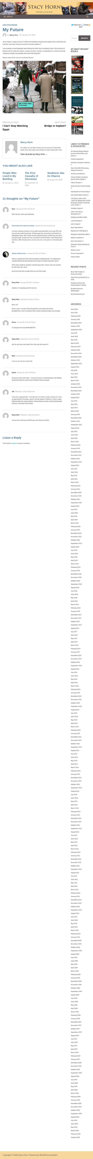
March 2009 (75, 971)
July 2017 (74, 632)
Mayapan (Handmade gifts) (80, 234)
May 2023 (74, 404)
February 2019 (76, 567)
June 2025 (74, 336)
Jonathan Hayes (76, 208)
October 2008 (75, 988)
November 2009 (76, 944)
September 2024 (76, 363)
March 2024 (75, 380)
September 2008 (76, 991)
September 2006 (76, 1073)
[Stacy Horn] (46, 8)
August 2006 (75, 1076)
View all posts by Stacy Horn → (33, 154)
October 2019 (75, 540)
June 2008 (74, 1002)
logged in (14, 443)
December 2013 (76, 778)
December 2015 (76, 696)
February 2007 (76, 1056)
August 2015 (75, 710)
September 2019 (76, 543)
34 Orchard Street (76, 151)
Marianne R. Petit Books (79, 231)
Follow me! (77, 25)
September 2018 (76, 584)
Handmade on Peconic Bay (80, 191)
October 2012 (75, 825)
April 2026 (74, 313)
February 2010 (76, 934)
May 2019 (74, 557)
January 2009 (75, 978)
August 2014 (75, 750)
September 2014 (76, 747)
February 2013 (76, 811)
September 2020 (76, 503)
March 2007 (75, 1052)
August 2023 (75, 397)
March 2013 (75, 808)
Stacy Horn (14, 35)
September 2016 (76, 666)
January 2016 (75, 693)
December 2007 (76, 1022)
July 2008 (74, 998)
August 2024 (75, 367)
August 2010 (75, 913)
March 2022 (75, 442)
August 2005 (75, 1117)
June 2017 (74, 635)
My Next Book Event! (77, 294)
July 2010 (74, 917)
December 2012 (76, 818)
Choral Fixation (76, 177)
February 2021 (76, 486)
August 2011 (75, 873)
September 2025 (76, 330)
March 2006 (75, 1093)
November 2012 (76, 822)
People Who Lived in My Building (9, 176)
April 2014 (74, 764)
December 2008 (76, 981)
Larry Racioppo (76, 221)
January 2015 (75, 733)
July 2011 (74, 876)
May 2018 (74, 598)
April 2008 (74, 1008)
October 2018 (75, 581)
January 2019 (75, 571)
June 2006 (74, 1083)
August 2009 (75, 954)
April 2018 (74, 601)
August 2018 (75, 587)
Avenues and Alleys (77, 174)
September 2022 (76, 425)
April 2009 (74, 968)
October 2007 (75, 1029)
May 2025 (74, 340)
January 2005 (75, 1137)
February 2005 (76, 1134)
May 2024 (74, 377)
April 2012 (74, 845)
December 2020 (76, 492)
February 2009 (76, 974)
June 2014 (74, 757)
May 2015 (74, 720)
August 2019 (75, 547)
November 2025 (76, 323)
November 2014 (76, 740)
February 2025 (76, 347)
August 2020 (75, 506)
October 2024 (75, 360)
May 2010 (74, 923)
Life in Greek (75, 224)
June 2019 (74, 554)
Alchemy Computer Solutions (80, 162)
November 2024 (76, 357)
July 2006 (74, 1080)
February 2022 (76, 445)
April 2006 (74, 1090)
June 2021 (74, 472)
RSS (80, 27)
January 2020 (75, 530)
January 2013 (75, 815)
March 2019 (75, 564)
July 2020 (74, 509)
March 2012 (75, 849)
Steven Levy (75, 250)
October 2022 (75, 421)
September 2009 (76, 951)
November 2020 (76, 496)
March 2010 (75, 930)
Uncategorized (10, 25)
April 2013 (74, 805)
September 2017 (76, 625)
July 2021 (74, 469)
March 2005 (75, 1130)
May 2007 (74, 1046)
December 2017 (76, 615)
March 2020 (75, 523)
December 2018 (76, 574)
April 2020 (74, 520)
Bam (55, 1155)
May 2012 (74, 842)
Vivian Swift (74, 257)
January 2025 (75, 350)
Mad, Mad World (76, 227)
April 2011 (74, 886)
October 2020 (75, 499)
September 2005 (76, 1114)
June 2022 (74, 435)
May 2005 (74, 1127)
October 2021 (75, 459)
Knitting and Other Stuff (78, 217)
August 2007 (75, 1035)
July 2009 (74, 957)
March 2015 (75, 727)
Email (86, 25)
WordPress (44, 1155)
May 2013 (74, 801)
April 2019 (74, 560)
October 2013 (75, 784)
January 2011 (75, 896)
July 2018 (74, 591)
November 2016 (76, 659)
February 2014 (76, 771)
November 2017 (76, 618)
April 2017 (74, 642)
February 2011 (75, 893)
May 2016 (74, 679)
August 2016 (75, 669)
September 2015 (76, 706)
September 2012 (76, 828)
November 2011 (76, 862)
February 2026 (76, 316)
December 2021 (76, 452)
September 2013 (76, 788)
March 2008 (75, 1012)
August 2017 (75, 628)
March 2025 (75, 343)
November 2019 (76, 537)
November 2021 (76, 455)
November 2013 (76, 781)
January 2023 (75, 414)
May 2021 (74, 475)
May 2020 (74, 516)
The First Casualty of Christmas (31, 176)
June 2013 (74, 798)
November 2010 (76, 903)
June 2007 (74, 1042)
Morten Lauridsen (76, 238)
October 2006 (75, 1069)
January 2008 (75, 1018)
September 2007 (76, 1032)
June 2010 (74, 920)
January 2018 (75, 611)
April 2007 (74, 1049)
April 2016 (74, 682)
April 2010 (74, 927)
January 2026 (75, 319)
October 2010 (75, 906)
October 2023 (75, 394)
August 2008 (75, 995)
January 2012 (75, 856)
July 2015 (74, 713)
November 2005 (76, 1107)
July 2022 (74, 431)
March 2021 (75, 482)
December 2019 (76, 533)
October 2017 (75, 621)
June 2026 (74, 309)
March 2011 (75, 890)
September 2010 (76, 910)
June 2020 (74, 513)
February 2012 (76, 852)
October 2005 (75, 1110)
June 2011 (74, 879)
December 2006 (76, 1063)
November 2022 (76, 418)
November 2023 (76, 391)
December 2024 (76, 353)
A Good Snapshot (76, 159)
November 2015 (76, 699)
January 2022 (75, 448)
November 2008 (76, 985)
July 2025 (74, 333)
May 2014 (74, 761)
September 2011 (76, 869)
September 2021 (76, 462)
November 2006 (76, 1066)
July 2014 (74, 754)
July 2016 (74, 672)
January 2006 (75, 1100)
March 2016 (75, 686)
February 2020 (76, 526)
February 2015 (76, 730)
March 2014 (75, 767)
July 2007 (74, 1039)
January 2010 (75, 937)
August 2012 (75, 832)
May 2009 (74, 964)
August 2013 (75, 791)
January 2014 (75, 774)
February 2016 (76, 689)
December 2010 (76, 900)
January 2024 (75, 384)
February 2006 (76, 1097)
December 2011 (76, 859)
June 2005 (74, 1124)
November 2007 (76, 1025)
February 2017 (76, 649)
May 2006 (74, 1086)
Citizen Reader (76, 183)
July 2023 (74, 401)
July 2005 (74, 1120)
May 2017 (74, 638)
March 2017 (75, 645)
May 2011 (74, 883)
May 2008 (74, 1005)
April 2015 (74, 723)
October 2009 (75, 947)
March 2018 (75, 604)
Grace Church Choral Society (80, 186)
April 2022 (74, 438)
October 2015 (75, 703)
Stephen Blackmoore (19, 253)
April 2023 (74, 408)
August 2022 (75, 428)
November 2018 (76, 577)
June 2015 (74, 716)
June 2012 (74, 839)
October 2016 (75, 662)
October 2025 (75, 326)
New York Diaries (76, 241)
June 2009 (74, 961)
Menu (10, 17)
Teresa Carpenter (76, 253)
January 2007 (75, 1059)
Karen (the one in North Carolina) (23, 226)
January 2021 (75, 489)
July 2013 (74, 794)
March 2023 (75, 411)
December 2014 (76, 737)
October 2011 (75, 866)
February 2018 (76, 608)
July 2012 (74, 835)
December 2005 (76, 1103)
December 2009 (76, 940)
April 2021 (74, 479)
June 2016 (74, 676)
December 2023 (76, 387)
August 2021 (75, 465)
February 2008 (76, 1015)
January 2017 (75, 652)
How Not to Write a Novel (79, 195)
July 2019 (74, 550)
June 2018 (74, 594)
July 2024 (74, 370)
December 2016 (76, 655)
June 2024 (74, 374)
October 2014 (75, 744)
